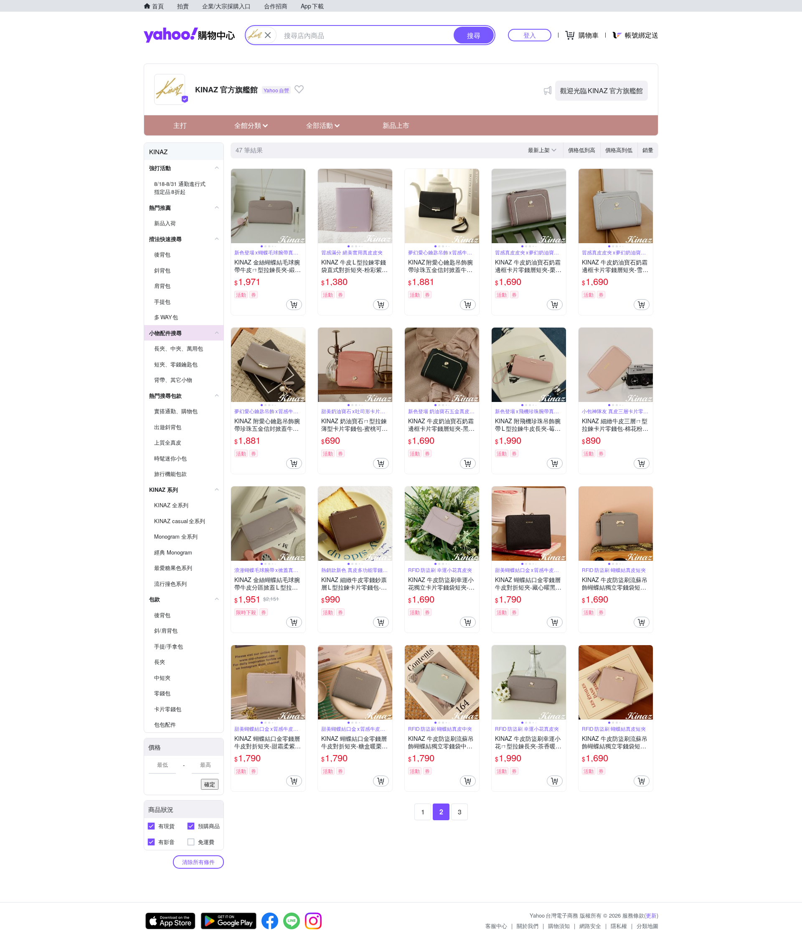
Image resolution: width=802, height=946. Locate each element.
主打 (180, 125)
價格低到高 (581, 150)
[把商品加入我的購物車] (294, 304)
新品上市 (396, 125)
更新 (651, 915)
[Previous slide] (236, 206)
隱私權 (619, 926)
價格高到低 (618, 150)
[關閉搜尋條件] (268, 35)
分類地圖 (647, 926)
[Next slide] (299, 206)
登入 (529, 35)
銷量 (647, 150)
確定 (209, 784)
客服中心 (496, 926)
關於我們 (527, 926)
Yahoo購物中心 (189, 35)
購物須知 (559, 926)
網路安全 (590, 926)
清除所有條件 (198, 862)
